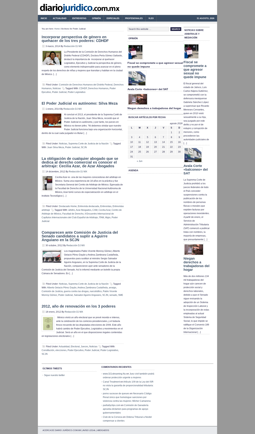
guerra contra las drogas (76, 291)
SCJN (84, 147)
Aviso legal (89, 430)
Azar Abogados (83, 210)
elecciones (60, 350)
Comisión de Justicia (52, 291)
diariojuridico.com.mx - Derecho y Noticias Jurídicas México (69, 9)
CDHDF (83, 88)
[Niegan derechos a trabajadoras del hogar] (138, 105)
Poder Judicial (59, 92)
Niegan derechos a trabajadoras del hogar (154, 108)
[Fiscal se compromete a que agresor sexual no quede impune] (135, 60)
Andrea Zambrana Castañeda (92, 287)
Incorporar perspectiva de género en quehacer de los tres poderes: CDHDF (75, 39)
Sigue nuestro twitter (54, 375)
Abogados (103, 430)
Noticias (57, 88)
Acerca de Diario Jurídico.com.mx (62, 430)
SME (120, 295)
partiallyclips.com (111, 405)
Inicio (44, 18)
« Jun (139, 161)
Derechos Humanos (98, 88)
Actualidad (58, 19)
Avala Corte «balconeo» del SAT (148, 89)
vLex (151, 18)
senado (113, 295)
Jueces (84, 346)
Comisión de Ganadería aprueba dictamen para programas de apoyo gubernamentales (125, 409)
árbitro (71, 210)
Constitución (48, 350)
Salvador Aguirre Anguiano (87, 295)
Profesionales (132, 19)
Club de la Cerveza (112, 417)
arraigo (112, 287)
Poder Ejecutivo (76, 350)
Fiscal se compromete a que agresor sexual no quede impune (195, 69)
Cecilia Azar (105, 210)
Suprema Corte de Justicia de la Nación (88, 143)
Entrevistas (79, 18)
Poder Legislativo (76, 92)
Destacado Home (68, 206)
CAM (94, 210)
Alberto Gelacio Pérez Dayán (62, 287)
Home (57, 29)
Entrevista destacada (88, 206)
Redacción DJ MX (73, 46)
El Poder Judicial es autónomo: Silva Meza (80, 103)
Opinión (96, 18)
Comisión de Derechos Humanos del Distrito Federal (86, 84)
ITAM (101, 217)
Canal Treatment (111, 381)
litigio (108, 217)
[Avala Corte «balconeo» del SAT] (137, 86)
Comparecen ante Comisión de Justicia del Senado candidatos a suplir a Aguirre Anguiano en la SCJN (80, 236)
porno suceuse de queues (116, 393)
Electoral (75, 346)
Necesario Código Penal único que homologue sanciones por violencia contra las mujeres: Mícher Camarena (127, 397)
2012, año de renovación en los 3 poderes (79, 306)
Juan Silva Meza (55, 147)
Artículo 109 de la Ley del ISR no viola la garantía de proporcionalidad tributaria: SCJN (128, 385)
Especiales (113, 18)
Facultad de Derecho (73, 213)
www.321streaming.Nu (114, 373)
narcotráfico (96, 291)
